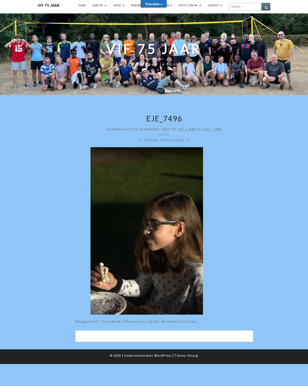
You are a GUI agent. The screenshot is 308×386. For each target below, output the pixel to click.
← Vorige (149, 140)
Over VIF (97, 5)
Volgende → (176, 140)
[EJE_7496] (147, 232)
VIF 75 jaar (49, 5)
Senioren (137, 5)
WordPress (163, 355)
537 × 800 (186, 129)
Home (82, 5)
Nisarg (193, 355)
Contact (213, 5)
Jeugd (117, 5)
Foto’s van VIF (188, 5)
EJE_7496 (212, 129)
